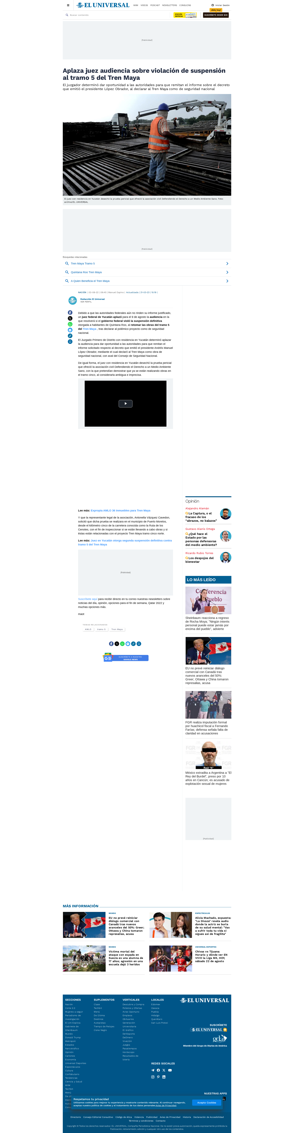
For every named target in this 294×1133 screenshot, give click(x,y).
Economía (70, 1059)
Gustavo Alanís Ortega (200, 528)
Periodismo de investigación (73, 1017)
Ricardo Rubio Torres (199, 553)
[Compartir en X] (70, 318)
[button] (216, 15)
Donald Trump (73, 1037)
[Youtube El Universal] (170, 1071)
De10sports (129, 1034)
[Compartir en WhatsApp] (70, 324)
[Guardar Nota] (70, 341)
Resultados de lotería (130, 1058)
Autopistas (100, 1023)
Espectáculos (72, 1067)
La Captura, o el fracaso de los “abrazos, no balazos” (201, 516)
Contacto (160, 1121)
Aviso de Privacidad (170, 1117)
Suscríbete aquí (87, 599)
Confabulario (72, 1074)
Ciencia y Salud (73, 1081)
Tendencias (71, 1078)
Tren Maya (117, 629)
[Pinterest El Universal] (158, 1076)
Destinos (98, 1019)
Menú (68, 1092)
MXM (135, 5)
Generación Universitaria (129, 1025)
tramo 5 (101, 629)
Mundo (69, 1034)
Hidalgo (155, 1015)
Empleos (127, 1015)
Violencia (139, 1117)
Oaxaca (155, 1008)
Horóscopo (128, 1052)
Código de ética (123, 1117)
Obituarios (128, 1019)
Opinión (192, 501)
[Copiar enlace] (70, 336)
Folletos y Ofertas (132, 1008)
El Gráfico (128, 1030)
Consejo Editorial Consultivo (98, 1117)
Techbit (69, 1089)
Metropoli (70, 1041)
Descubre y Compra (133, 1004)
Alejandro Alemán (197, 508)
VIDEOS (144, 5)
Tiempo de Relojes (104, 1026)
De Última (99, 1015)
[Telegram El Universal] (152, 1071)
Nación (82, 292)
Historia (187, 1117)
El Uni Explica (73, 1023)
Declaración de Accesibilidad (208, 1117)
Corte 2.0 (70, 1008)
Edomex (155, 1004)
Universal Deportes (75, 1063)
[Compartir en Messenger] (70, 330)
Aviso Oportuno (131, 1011)
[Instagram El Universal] (152, 1076)
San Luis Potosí (159, 1023)
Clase (97, 1004)
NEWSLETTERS (169, 5)
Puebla (155, 1011)
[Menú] (68, 5)
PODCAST (155, 5)
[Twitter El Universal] (163, 1071)
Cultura (69, 1070)
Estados (69, 1045)
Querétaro (156, 1019)
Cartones (70, 1056)
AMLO (88, 629)
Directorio (75, 1117)
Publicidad (151, 1117)
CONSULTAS (185, 5)
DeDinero (128, 1037)
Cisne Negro (100, 1030)
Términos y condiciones (141, 1121)
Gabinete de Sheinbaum (72, 1028)
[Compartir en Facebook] (70, 312)
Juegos (126, 1045)
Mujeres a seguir (74, 1011)
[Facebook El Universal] (158, 1071)
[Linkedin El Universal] (163, 1076)
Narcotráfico (72, 1048)
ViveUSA (127, 1041)
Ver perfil (86, 302)
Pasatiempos (130, 1048)
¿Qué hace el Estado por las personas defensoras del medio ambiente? (201, 539)
